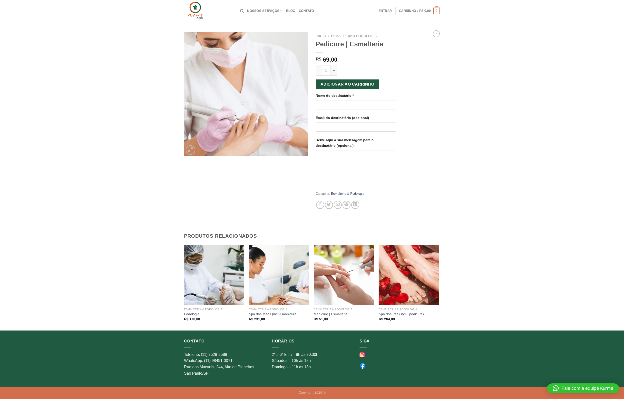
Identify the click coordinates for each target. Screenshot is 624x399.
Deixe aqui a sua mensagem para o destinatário (345, 142)
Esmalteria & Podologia (354, 36)
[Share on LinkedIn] (355, 205)
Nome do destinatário (335, 95)
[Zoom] (190, 150)
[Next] (438, 287)
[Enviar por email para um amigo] (338, 205)
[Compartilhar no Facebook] (320, 205)
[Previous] (184, 287)
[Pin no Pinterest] (346, 205)
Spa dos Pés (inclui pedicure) (401, 314)
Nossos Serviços (263, 11)
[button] (583, 388)
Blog (290, 11)
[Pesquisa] (242, 11)
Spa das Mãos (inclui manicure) (273, 314)
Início (321, 36)
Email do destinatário (342, 118)
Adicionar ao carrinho (347, 84)
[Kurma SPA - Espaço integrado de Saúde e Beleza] (208, 11)
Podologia (191, 314)
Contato (306, 11)
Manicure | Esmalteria (330, 314)
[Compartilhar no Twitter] (329, 205)
